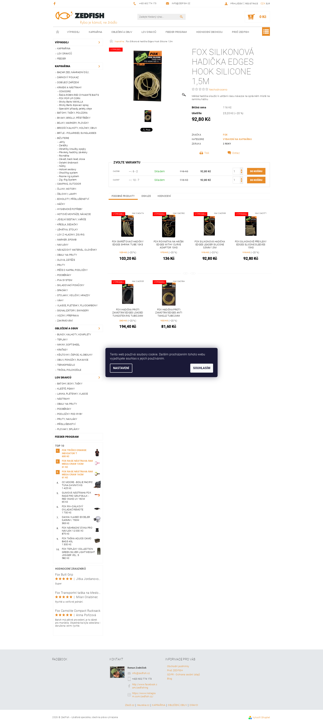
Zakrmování (65, 320)
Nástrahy (63, 398)
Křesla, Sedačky (67, 224)
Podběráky (64, 275)
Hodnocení (164, 196)
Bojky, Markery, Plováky (73, 122)
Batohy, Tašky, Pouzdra (72, 112)
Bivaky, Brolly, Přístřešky (73, 117)
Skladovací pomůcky (70, 285)
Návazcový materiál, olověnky (77, 249)
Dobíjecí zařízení (68, 82)
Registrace (251, 3)
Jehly (62, 142)
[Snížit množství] (241, 173)
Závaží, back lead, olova (72, 159)
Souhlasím (201, 368)
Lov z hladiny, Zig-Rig (70, 234)
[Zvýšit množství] (241, 169)
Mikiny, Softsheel (68, 344)
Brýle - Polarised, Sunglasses (76, 133)
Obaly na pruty (67, 254)
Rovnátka (64, 155)
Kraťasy (62, 349)
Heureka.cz (143, 705)
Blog (169, 678)
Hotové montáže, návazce (74, 214)
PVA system (64, 280)
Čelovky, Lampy (67, 193)
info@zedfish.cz (141, 673)
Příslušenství (66, 424)
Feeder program (176, 32)
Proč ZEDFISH (240, 32)
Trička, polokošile (69, 369)
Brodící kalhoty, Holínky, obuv (77, 128)
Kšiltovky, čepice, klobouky (75, 354)
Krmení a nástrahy (69, 87)
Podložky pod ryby (69, 414)
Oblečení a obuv (121, 32)
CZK (263, 3)
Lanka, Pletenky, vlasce (72, 393)
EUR (268, 3)
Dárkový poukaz (68, 77)
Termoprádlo (66, 364)
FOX (225, 134)
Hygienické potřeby (70, 209)
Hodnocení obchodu (209, 32)
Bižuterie (63, 138)
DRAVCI (194, 705)
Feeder (61, 58)
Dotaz (236, 152)
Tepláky (62, 339)
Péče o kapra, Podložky (72, 270)
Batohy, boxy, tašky (69, 383)
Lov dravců (148, 32)
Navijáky (63, 244)
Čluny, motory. (67, 188)
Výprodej (73, 32)
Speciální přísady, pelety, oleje (75, 108)
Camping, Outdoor (69, 183)
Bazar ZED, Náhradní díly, (73, 72)
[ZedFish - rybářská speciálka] (86, 18)
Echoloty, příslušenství (73, 199)
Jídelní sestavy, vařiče (71, 219)
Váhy (60, 300)
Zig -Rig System (68, 179)
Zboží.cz (129, 705)
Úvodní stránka (57, 32)
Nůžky (62, 166)
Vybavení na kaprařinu (237, 139)
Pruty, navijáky (67, 419)
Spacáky (62, 290)
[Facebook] (55, 3)
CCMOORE (65, 91)
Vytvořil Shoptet (261, 717)
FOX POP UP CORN (69, 98)
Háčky (61, 204)
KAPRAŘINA (158, 705)
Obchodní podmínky (178, 666)
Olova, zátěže (66, 259)
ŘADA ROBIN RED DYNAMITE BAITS (79, 95)
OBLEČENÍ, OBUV (177, 705)
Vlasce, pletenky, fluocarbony (77, 305)
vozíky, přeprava (68, 315)
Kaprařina (95, 32)
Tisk (206, 152)
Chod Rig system (68, 172)
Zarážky (63, 145)
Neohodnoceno (218, 89)
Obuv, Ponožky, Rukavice (72, 359)
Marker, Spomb (66, 239)
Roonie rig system (69, 176)
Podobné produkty (123, 196)
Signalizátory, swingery (73, 310)
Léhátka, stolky (67, 229)
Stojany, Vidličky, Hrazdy (73, 295)
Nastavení (121, 368)
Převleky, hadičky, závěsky (73, 152)
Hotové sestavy (67, 169)
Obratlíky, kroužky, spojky (72, 149)
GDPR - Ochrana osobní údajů (183, 674)
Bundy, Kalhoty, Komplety (74, 334)
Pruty (61, 265)
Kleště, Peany (66, 388)
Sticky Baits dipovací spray (74, 105)
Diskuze (146, 196)
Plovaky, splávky (68, 429)
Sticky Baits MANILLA (71, 101)
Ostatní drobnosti (68, 162)
